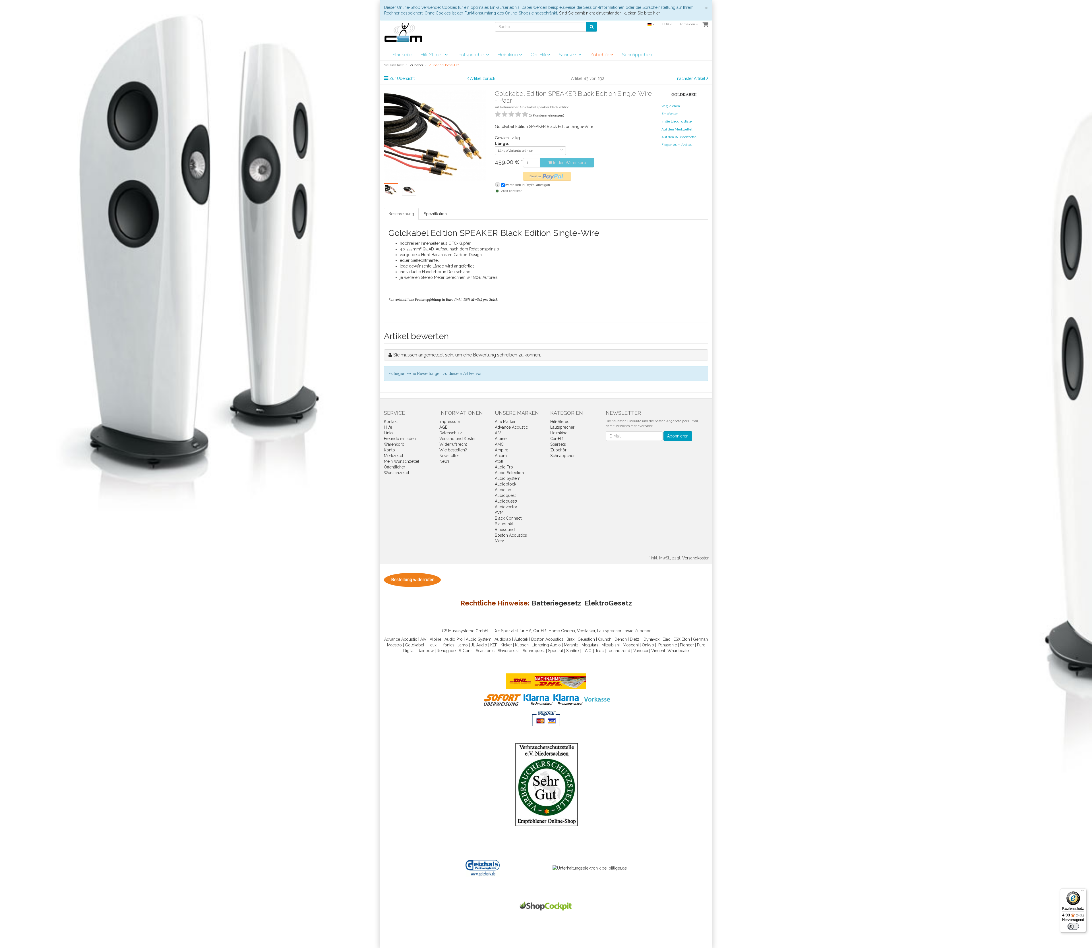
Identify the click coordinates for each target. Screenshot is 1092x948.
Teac (599, 650)
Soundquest (534, 650)
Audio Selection (509, 472)
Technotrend (618, 650)
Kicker (506, 645)
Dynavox (651, 639)
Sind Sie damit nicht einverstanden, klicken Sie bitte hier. (610, 13)
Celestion (586, 639)
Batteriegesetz (556, 603)
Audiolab (503, 490)
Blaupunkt (504, 524)
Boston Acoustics (511, 535)
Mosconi (631, 645)
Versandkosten (696, 558)
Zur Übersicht (402, 78)
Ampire (501, 450)
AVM (499, 512)
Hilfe (388, 427)
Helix (432, 645)
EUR (666, 24)
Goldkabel (414, 645)
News (444, 461)
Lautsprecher (471, 54)
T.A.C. (587, 650)
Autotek (521, 639)
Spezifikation (435, 213)
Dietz (634, 639)
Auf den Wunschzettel (679, 137)
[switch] (1073, 926)
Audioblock (505, 484)
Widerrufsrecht (453, 444)
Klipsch (522, 645)
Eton (686, 639)
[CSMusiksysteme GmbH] (406, 34)
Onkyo (648, 645)
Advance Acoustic (511, 427)
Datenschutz (450, 433)
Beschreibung (401, 213)
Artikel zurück (482, 78)
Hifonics (447, 645)
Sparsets (568, 54)
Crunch (604, 639)
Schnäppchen (637, 54)
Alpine (500, 438)
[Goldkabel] (685, 93)
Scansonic (485, 650)
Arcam (501, 455)
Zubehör (600, 54)
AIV (498, 433)
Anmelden (688, 24)
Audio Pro (504, 467)
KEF (493, 645)
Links (388, 433)
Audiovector (506, 507)
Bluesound (505, 529)
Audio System (507, 478)
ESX (677, 639)
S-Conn (466, 650)
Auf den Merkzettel (676, 129)
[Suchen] (591, 27)
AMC (499, 444)
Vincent (658, 650)
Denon (621, 639)
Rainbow (426, 650)
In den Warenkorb (569, 162)
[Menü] (1082, 891)
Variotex (640, 650)
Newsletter (449, 455)
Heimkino (508, 54)
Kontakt (391, 421)
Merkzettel (393, 455)
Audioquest (505, 495)
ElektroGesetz (608, 603)
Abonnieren (677, 436)
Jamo (463, 645)
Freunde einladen (400, 438)
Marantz (571, 645)
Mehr (499, 541)
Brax (570, 639)
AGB (443, 427)
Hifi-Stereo (433, 54)
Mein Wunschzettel (401, 461)
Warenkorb (394, 444)
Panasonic (667, 645)
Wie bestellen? (453, 450)
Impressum (449, 421)
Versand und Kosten (458, 438)
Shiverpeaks (509, 650)
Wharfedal (676, 650)
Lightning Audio (546, 645)
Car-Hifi (539, 54)
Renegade (446, 650)
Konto (389, 450)
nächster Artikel (691, 78)
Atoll (499, 461)
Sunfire (572, 650)
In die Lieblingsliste (676, 121)
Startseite (402, 54)
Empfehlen (670, 114)
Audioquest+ (506, 501)
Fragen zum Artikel (676, 145)
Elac (666, 639)
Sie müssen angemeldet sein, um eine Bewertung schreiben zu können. (467, 355)
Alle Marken (505, 421)
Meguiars (590, 645)
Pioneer (687, 645)
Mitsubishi (610, 645)
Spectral (555, 650)
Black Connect (508, 518)
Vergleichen (670, 106)
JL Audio (479, 645)
